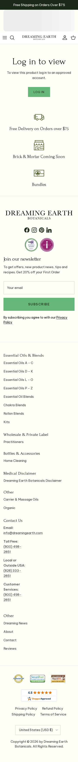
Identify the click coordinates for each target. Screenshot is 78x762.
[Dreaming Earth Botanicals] (39, 38)
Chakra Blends (14, 405)
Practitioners (13, 442)
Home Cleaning (14, 461)
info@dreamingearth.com (23, 533)
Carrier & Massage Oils (21, 499)
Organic (9, 508)
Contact (9, 640)
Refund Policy (52, 708)
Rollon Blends (13, 413)
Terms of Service (53, 714)
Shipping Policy (23, 714)
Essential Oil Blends (18, 397)
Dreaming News (15, 623)
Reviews (9, 648)
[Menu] (5, 37)
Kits (6, 422)
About (8, 632)
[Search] (14, 37)
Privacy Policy (26, 708)
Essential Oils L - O (18, 380)
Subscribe (39, 304)
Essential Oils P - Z (18, 388)
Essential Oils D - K (18, 371)
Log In (39, 92)
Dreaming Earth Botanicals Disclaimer (32, 480)
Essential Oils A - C (18, 363)
